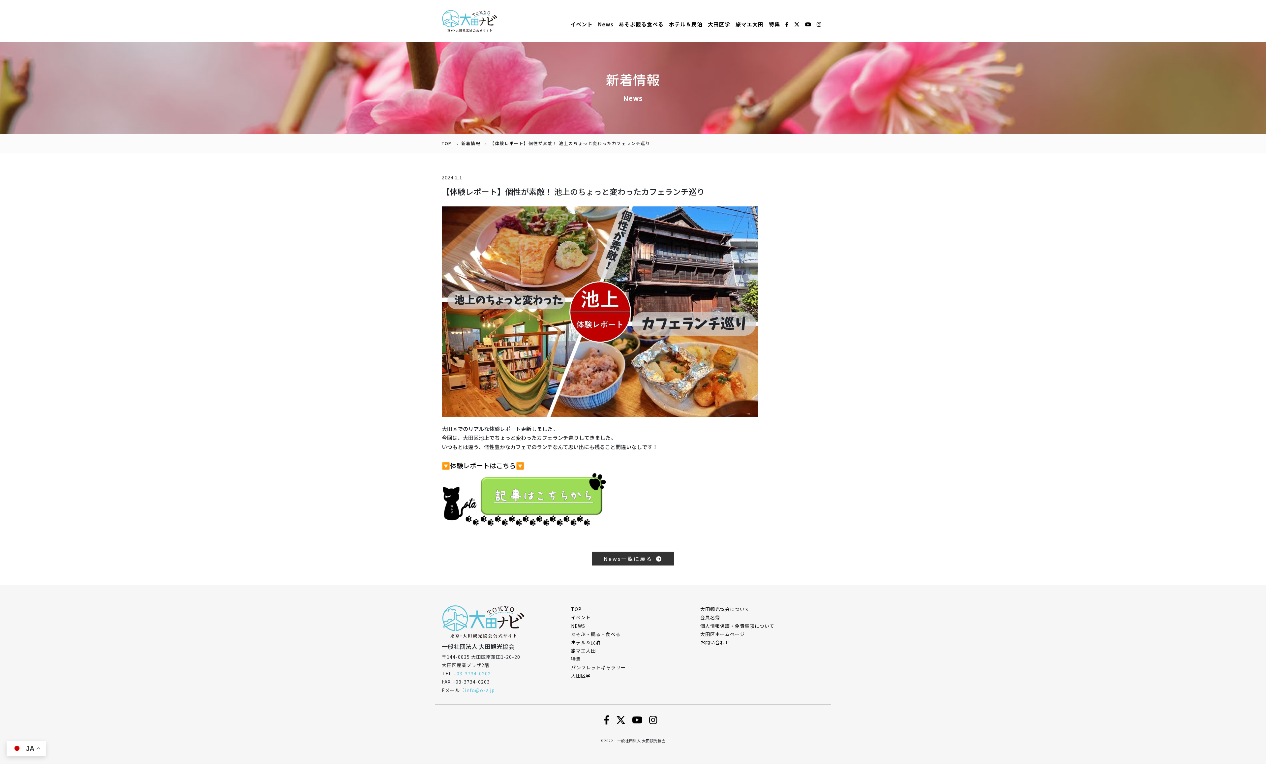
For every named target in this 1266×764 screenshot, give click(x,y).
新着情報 (470, 143)
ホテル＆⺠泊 (686, 24)
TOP (447, 143)
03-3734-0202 (474, 673)
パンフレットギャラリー (598, 667)
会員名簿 (710, 617)
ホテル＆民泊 (586, 642)
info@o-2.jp (480, 690)
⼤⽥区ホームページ (722, 634)
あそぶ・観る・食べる (595, 634)
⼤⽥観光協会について (725, 609)
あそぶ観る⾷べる (641, 24)
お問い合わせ (715, 642)
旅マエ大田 (750, 24)
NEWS (578, 626)
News (606, 24)
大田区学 (719, 24)
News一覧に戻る (630, 559)
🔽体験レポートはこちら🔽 (483, 465)
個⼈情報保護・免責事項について (737, 626)
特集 (774, 24)
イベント (581, 24)
